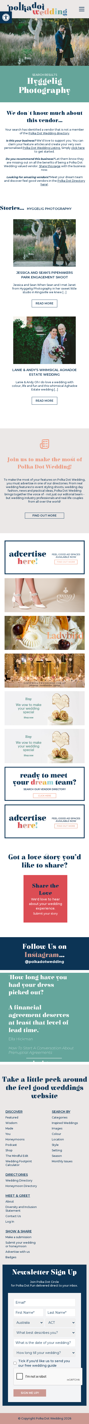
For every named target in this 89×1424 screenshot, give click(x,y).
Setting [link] (57, 1150)
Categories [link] (59, 1117)
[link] (6, 17)
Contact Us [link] (13, 1216)
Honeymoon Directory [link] (21, 1186)
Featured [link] (11, 1117)
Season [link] (57, 1156)
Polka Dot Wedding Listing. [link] (42, 148)
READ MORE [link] (44, 303)
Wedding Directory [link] (18, 1180)
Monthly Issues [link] (62, 1161)
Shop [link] (8, 1150)
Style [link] (55, 1145)
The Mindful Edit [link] (16, 1156)
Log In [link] (9, 1221)
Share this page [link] (49, 166)
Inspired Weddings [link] (65, 1123)
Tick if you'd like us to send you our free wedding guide (44, 1363)
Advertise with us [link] (17, 1251)
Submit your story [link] (45, 913)
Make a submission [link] (18, 1237)
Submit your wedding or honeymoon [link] (20, 1244)
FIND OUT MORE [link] (44, 515)
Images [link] (57, 1128)
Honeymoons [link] (14, 1139)
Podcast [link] (11, 1145)
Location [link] (58, 1139)
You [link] (7, 1134)
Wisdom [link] (11, 1123)
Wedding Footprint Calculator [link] (18, 1163)
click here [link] (78, 148)
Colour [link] (56, 1134)
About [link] (9, 1201)
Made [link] (9, 1128)
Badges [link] (10, 1257)
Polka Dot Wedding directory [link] (49, 133)
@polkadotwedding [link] (44, 962)
